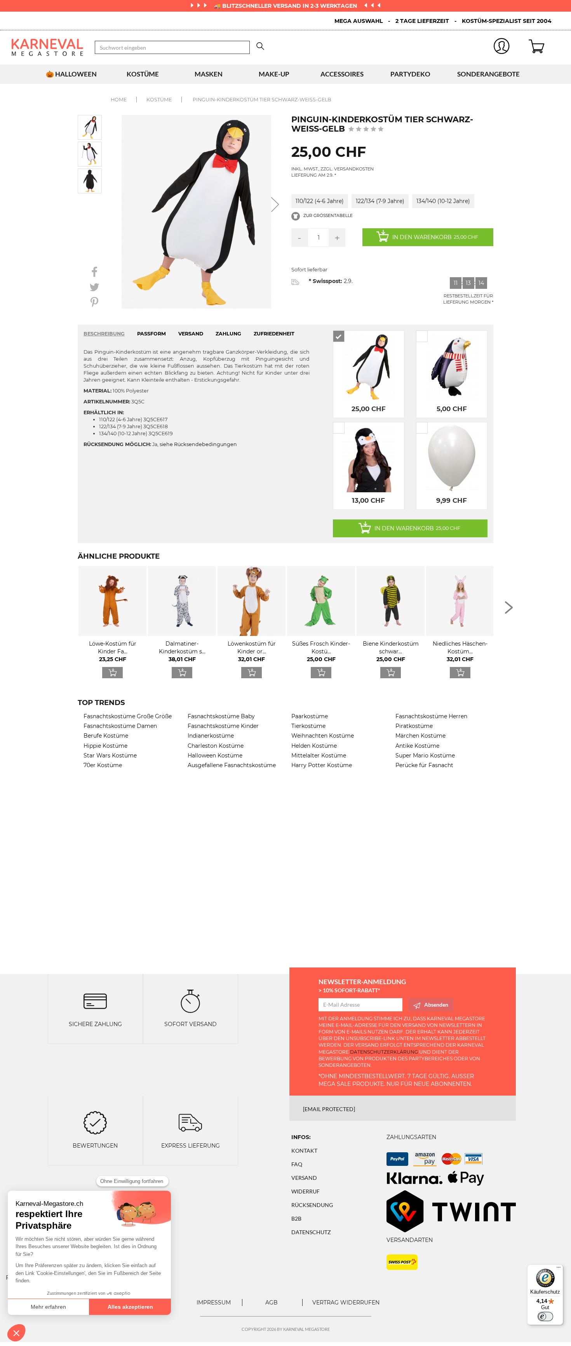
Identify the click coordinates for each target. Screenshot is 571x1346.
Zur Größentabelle (327, 215)
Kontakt (304, 1150)
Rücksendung (312, 1205)
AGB (271, 1302)
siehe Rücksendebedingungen (198, 444)
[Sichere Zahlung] (95, 1000)
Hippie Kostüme (105, 745)
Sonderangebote (488, 74)
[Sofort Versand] (190, 1000)
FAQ (296, 1164)
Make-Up (274, 74)
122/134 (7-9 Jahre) (380, 201)
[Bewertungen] (95, 1121)
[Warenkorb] (544, 47)
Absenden (436, 1004)
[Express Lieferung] (190, 1121)
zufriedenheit (274, 334)
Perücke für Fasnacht (424, 765)
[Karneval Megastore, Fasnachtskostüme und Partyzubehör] (47, 47)
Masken (209, 74)
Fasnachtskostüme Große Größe (128, 716)
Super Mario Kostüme (425, 755)
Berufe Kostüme (106, 735)
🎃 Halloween (71, 74)
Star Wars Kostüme (110, 755)
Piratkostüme (414, 725)
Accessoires (342, 74)
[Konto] (502, 48)
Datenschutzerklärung (384, 1052)
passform (151, 334)
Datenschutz (311, 1232)
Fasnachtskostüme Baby (221, 716)
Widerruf (305, 1191)
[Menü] (558, 1269)
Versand (304, 1177)
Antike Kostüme (417, 745)
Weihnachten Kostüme (322, 735)
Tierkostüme (308, 725)
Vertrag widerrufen (346, 1302)
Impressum (214, 1302)
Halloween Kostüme (215, 755)
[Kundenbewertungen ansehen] (366, 130)
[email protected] (329, 1109)
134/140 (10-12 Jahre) (443, 201)
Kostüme (143, 74)
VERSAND (190, 334)
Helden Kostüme (314, 745)
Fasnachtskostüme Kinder (223, 725)
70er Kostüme (103, 765)
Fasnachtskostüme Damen (120, 725)
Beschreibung (104, 334)
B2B (296, 1218)
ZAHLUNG (228, 334)
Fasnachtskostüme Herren (431, 716)
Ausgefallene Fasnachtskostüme (232, 765)
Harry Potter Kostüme (321, 765)
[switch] (545, 1316)
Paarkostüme (309, 716)
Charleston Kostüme (216, 745)
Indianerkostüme (211, 735)
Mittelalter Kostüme (318, 755)
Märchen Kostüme (420, 735)
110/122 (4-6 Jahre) (320, 201)
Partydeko (410, 74)
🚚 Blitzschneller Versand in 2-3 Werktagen (286, 5)
